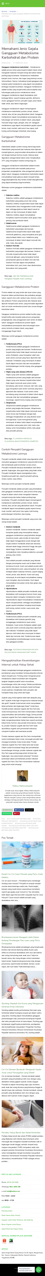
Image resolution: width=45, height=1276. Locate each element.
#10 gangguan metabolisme (19, 819)
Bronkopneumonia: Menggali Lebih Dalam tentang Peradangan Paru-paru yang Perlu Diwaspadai (21, 940)
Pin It (17, 813)
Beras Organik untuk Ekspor (11, 1224)
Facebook (19, 810)
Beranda (4, 11)
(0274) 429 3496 (12, 1182)
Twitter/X (30, 810)
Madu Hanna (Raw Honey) (11, 1215)
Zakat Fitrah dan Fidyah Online (12, 1229)
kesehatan (13, 11)
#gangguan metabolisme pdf (14, 828)
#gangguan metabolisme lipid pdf (23, 826)
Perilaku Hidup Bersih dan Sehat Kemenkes (21, 1132)
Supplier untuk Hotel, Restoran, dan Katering (17, 1220)
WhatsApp (7, 813)
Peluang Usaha (7, 1211)
